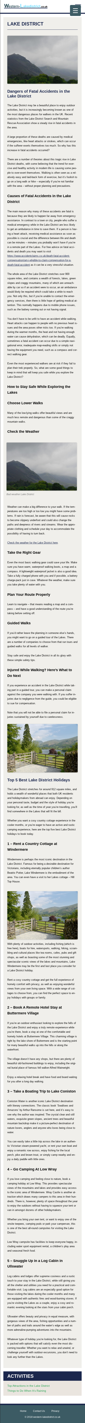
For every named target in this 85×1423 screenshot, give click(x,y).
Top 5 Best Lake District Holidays (38, 780)
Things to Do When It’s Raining (26, 1390)
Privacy (55, 1411)
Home (23, 1411)
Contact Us (39, 1411)
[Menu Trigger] (75, 10)
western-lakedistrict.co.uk (46, 1417)
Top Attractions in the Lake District (28, 1385)
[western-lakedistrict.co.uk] (25, 7)
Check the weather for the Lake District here (32, 542)
